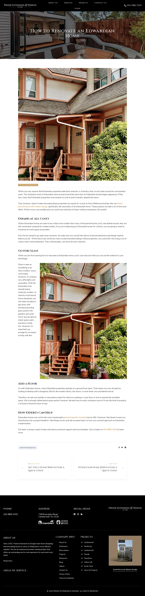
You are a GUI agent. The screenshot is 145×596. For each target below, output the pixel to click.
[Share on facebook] (119, 447)
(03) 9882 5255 (110, 429)
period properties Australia (74, 417)
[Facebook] (74, 514)
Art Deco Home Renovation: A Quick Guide (44, 468)
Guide (77, 8)
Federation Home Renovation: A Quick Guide (100, 468)
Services (68, 3)
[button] (133, 5)
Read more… (8, 561)
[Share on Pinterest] (125, 447)
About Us (53, 3)
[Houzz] (81, 514)
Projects (83, 3)
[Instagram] (78, 514)
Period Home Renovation (28, 185)
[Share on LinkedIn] (122, 447)
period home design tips (28, 448)
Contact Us (100, 3)
